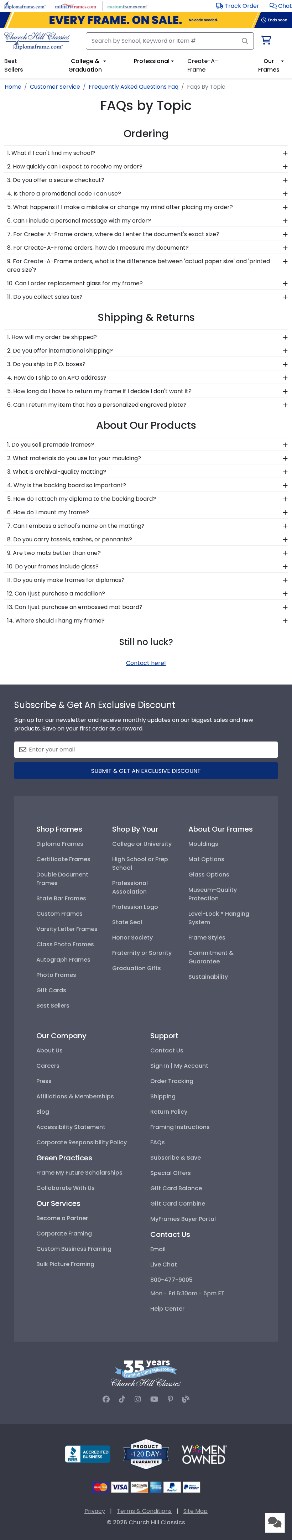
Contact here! (146, 663)
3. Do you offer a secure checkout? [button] (55, 180)
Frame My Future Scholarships (79, 1173)
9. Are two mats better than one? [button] (54, 553)
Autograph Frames (63, 960)
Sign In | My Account (179, 1066)
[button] (281, 6)
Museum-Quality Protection (212, 894)
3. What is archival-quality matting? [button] (56, 472)
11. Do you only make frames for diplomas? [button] (66, 580)
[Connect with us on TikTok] (122, 1399)
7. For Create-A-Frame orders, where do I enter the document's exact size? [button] (113, 234)
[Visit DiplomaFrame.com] (25, 5)
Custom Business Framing (73, 1249)
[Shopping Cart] (265, 41)
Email (158, 1249)
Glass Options (208, 874)
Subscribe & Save (175, 1158)
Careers (47, 1066)
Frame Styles (206, 937)
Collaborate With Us (65, 1188)
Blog (42, 1112)
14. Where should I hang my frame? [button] (56, 620)
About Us (49, 1050)
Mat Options (206, 859)
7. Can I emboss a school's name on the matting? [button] (76, 526)
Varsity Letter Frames (67, 929)
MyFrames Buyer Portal (183, 1219)
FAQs (157, 1142)
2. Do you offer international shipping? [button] (60, 351)
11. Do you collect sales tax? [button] (45, 297)
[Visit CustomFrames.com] (127, 5)
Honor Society (132, 937)
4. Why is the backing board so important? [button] (66, 485)
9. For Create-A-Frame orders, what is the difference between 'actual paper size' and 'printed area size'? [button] (138, 265)
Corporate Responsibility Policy (81, 1142)
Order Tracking (171, 1081)
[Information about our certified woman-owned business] (204, 1454)
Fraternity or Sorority (142, 953)
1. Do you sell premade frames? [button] (50, 445)
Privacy (94, 1511)
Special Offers (170, 1173)
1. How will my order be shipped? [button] (52, 337)
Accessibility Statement (70, 1127)
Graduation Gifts (136, 968)
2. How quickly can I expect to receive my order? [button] (74, 166)
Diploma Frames (59, 844)
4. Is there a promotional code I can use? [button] (64, 193)
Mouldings (203, 844)
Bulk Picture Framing (65, 1264)
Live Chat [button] (163, 1264)
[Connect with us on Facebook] (106, 1399)
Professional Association (130, 887)
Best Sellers (52, 1005)
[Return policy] (146, 1454)
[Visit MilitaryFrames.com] (76, 5)
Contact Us (166, 1050)
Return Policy (168, 1112)
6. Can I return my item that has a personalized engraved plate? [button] (97, 405)
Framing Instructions (180, 1127)
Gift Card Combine (177, 1204)
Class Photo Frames (65, 944)
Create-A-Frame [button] (202, 65)
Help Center (167, 1309)
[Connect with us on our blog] (185, 1399)
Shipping (163, 1096)
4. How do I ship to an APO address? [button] (56, 378)
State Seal (127, 922)
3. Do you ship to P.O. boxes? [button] (46, 364)
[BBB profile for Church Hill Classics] (87, 1454)
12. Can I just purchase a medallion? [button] (56, 593)
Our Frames (269, 65)
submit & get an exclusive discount (146, 771)
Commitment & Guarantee (211, 957)
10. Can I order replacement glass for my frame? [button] (75, 283)
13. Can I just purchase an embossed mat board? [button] (74, 607)
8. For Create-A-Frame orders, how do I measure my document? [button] (98, 248)
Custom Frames (59, 914)
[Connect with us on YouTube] (154, 1399)
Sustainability (208, 977)
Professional (152, 61)
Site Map (195, 1511)
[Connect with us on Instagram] (138, 1399)
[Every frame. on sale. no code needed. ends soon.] (146, 20)
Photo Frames (56, 975)
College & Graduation (85, 65)
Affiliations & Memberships (75, 1096)
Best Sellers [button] (13, 65)
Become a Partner (62, 1218)
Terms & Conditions (144, 1511)
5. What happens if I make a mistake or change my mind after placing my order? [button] (120, 207)
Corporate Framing (64, 1233)
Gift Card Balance (176, 1188)
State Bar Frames (61, 898)
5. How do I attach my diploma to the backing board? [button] (81, 499)
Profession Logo (135, 907)
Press (44, 1081)
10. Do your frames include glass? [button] (53, 566)
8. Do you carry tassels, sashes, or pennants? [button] (69, 539)
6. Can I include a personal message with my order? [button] (79, 221)
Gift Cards (51, 990)
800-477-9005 (171, 1280)
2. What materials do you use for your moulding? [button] (74, 458)
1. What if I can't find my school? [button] (51, 153)
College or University (142, 844)
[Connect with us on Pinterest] (170, 1399)
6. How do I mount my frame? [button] (48, 512)
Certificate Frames (63, 859)
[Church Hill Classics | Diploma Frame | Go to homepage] (37, 41)
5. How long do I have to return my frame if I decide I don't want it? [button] (99, 391)
